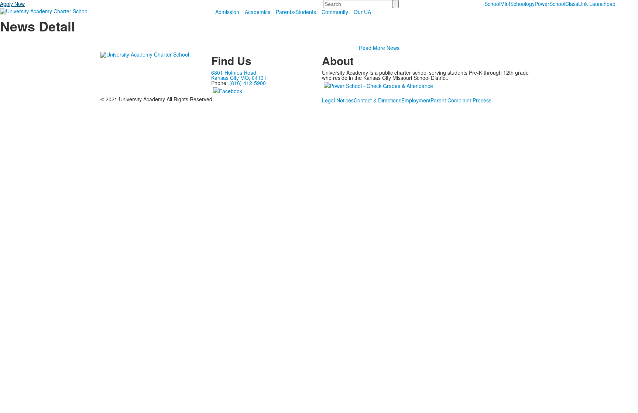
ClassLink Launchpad (590, 3)
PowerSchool (550, 3)
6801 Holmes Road (233, 72)
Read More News (379, 47)
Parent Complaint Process (461, 100)
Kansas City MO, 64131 (239, 77)
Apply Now (12, 3)
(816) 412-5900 (247, 83)
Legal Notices (338, 100)
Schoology (522, 3)
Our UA (362, 12)
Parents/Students (296, 12)
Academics (257, 12)
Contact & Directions (377, 100)
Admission (227, 12)
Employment (416, 100)
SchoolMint (497, 3)
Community (335, 12)
